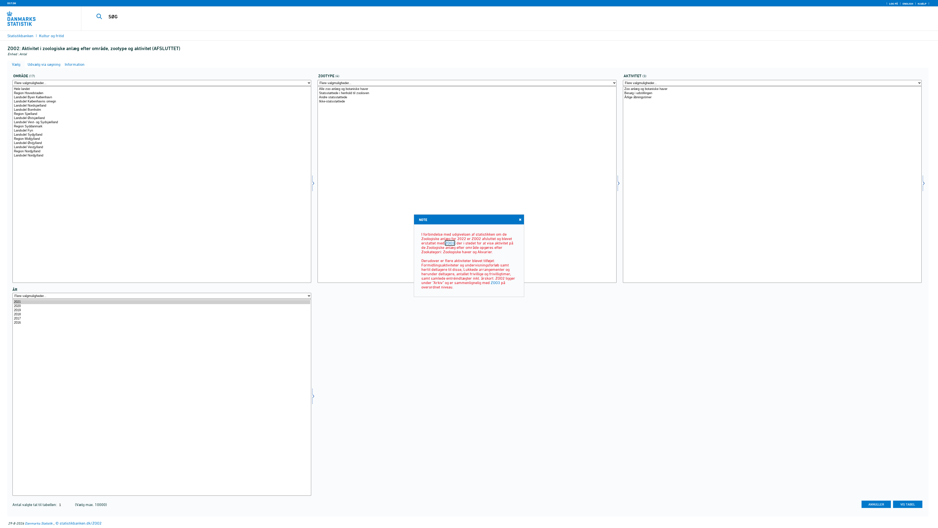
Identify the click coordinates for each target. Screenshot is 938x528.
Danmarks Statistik (39, 523)
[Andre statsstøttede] (467, 97)
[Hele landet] (161, 89)
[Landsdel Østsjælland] (161, 118)
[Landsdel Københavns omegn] (161, 101)
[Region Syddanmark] (161, 126)
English (908, 3)
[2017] (161, 319)
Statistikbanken (20, 35)
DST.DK (11, 3)
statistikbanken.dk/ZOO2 (81, 523)
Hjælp (922, 3)
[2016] (161, 323)
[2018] (161, 314)
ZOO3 (450, 243)
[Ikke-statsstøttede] (467, 101)
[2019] (161, 310)
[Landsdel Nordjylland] (161, 156)
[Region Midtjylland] (161, 139)
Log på (893, 3)
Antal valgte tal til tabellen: (35, 504)
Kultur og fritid (51, 35)
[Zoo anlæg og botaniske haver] (772, 89)
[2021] (161, 302)
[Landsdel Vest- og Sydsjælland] (161, 122)
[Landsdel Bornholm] (161, 110)
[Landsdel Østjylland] (161, 143)
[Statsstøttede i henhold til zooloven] (467, 93)
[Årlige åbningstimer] (772, 97)
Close (520, 219)
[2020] (161, 306)
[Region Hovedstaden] (161, 93)
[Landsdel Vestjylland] (161, 147)
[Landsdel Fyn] (161, 131)
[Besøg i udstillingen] (772, 93)
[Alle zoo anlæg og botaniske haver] (467, 89)
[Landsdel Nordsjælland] (161, 106)
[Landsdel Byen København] (161, 97)
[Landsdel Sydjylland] (161, 135)
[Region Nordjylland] (161, 151)
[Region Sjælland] (161, 114)
